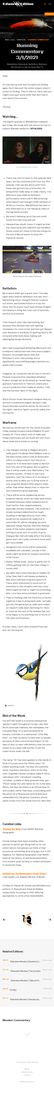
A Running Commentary (38, 40)
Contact (27, 1075)
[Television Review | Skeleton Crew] (27, 960)
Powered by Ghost (27, 1082)
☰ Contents (49, 14)
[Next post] (49, 920)
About (27, 1069)
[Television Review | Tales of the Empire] (27, 979)
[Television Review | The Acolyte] (27, 969)
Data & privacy (27, 1072)
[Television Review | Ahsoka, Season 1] (27, 998)
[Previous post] (4, 920)
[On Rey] (27, 988)
